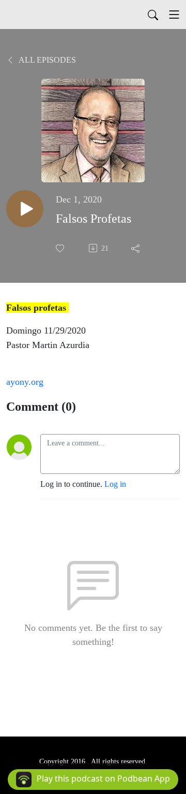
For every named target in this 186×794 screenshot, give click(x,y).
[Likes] (61, 248)
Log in (115, 484)
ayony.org (24, 382)
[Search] (153, 14)
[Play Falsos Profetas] (24, 208)
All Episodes (46, 59)
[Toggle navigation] (174, 14)
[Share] (136, 248)
